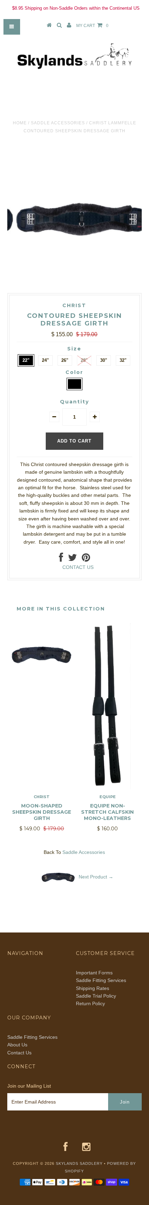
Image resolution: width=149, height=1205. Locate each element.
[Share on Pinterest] (86, 559)
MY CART (92, 25)
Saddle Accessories (58, 122)
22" (26, 360)
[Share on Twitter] (72, 559)
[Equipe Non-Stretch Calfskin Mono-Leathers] (107, 788)
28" (84, 360)
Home (20, 122)
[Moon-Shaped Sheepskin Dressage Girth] (41, 684)
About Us (17, 1044)
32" (123, 360)
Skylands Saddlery (79, 1163)
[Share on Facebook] (61, 559)
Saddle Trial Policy (96, 996)
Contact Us (19, 1052)
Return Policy (90, 1003)
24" (45, 360)
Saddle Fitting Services (101, 980)
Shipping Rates (92, 988)
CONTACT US (78, 567)
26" (64, 360)
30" (103, 360)
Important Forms (94, 972)
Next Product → (96, 877)
